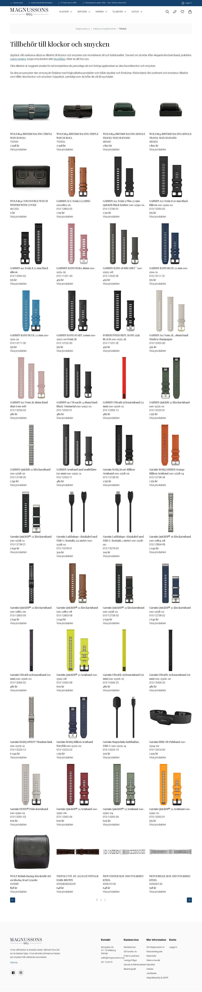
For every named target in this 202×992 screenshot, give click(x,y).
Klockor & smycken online (104, 29)
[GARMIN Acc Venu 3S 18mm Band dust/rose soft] (31, 378)
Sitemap (14, 962)
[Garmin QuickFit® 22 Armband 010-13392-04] (124, 784)
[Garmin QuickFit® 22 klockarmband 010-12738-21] (31, 512)
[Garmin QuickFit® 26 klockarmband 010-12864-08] (170, 512)
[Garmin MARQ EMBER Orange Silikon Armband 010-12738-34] (170, 445)
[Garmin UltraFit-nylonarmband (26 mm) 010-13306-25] (124, 650)
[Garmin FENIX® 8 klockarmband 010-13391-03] (31, 784)
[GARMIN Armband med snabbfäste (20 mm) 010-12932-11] (77, 445)
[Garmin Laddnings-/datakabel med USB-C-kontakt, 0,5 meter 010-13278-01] (77, 512)
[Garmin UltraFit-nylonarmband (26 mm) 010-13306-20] (170, 650)
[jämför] (175, 12)
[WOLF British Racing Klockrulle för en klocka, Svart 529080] (31, 851)
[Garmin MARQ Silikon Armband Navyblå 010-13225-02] (77, 717)
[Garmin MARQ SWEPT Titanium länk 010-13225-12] (31, 717)
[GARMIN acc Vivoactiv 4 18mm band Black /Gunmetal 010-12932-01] (77, 378)
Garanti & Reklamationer (135, 964)
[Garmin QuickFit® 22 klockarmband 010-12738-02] (170, 583)
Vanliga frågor (130, 960)
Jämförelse (151, 973)
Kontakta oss (130, 947)
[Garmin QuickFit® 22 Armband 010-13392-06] (77, 784)
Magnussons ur (83, 29)
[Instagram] (21, 973)
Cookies (149, 969)
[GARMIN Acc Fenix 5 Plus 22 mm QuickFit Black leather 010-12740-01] (124, 176)
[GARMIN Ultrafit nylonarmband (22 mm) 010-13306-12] (124, 378)
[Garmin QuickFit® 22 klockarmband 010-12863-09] (31, 583)
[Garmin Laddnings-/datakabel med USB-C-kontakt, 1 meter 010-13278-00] (124, 512)
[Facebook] (13, 973)
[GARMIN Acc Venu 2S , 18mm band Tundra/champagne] (170, 311)
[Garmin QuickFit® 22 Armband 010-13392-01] (170, 784)
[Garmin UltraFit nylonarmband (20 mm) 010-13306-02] (31, 650)
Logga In (173, 947)
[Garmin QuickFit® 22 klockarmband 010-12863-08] (77, 583)
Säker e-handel (153, 960)
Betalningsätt (130, 969)
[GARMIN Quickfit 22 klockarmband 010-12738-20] (31, 445)
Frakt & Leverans (131, 956)
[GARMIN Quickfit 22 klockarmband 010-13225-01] (170, 378)
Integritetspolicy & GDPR (157, 977)
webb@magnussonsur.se (112, 958)
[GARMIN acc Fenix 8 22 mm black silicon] (31, 243)
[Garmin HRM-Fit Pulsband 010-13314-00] (170, 717)
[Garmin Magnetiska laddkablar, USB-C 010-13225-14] (124, 717)
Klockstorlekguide (154, 951)
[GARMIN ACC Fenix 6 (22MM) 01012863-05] (77, 176)
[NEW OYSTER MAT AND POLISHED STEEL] (124, 851)
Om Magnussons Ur (155, 947)
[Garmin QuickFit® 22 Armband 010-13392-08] (77, 650)
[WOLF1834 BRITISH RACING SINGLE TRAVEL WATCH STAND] (124, 109)
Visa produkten (18, 149)
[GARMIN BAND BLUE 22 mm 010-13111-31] (170, 243)
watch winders (18, 58)
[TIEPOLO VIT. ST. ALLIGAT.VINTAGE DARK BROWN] (77, 851)
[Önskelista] (182, 12)
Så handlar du (130, 951)
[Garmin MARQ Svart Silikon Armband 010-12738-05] (124, 445)
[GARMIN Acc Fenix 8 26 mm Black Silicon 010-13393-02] (170, 176)
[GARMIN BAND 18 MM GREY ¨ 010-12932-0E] (124, 243)
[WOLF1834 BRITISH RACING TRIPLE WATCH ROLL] (31, 109)
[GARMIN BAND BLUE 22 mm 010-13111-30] (31, 311)
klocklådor (59, 58)
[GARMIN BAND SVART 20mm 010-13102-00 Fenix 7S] (77, 311)
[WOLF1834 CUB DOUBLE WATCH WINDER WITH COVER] (31, 176)
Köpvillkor (150, 964)
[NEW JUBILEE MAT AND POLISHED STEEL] (170, 851)
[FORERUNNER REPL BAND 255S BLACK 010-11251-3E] (124, 311)
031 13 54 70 (106, 962)
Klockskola (151, 956)
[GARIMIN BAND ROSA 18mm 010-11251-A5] (77, 243)
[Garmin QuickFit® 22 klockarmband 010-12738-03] (124, 583)
